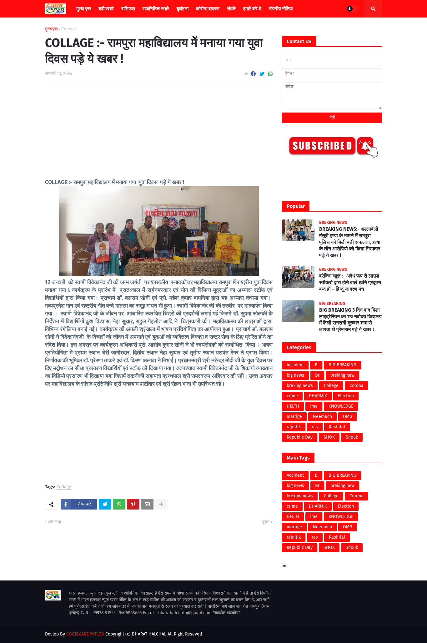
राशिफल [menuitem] (128, 9)
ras (315, 427)
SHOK (329, 437)
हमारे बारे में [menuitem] (252, 9)
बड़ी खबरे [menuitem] (106, 9)
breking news (300, 385)
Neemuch (322, 416)
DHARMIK (318, 396)
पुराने (265, 522)
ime (314, 406)
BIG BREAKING (342, 365)
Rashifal (337, 427)
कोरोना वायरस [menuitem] (207, 9)
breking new (342, 375)
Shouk (352, 437)
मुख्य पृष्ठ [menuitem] (83, 9)
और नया (54, 522)
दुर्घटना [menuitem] (182, 9)
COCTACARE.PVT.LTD (85, 634)
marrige (294, 416)
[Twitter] (261, 74)
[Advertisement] (159, 134)
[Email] (147, 504)
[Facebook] (253, 74)
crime (292, 396)
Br (317, 375)
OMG (347, 416)
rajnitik (294, 427)
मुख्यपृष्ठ (51, 29)
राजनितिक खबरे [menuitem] (156, 9)
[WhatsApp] (270, 74)
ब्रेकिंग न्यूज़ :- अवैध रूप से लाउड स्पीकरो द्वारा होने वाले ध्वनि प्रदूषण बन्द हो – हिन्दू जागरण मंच (350, 282)
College (68, 29)
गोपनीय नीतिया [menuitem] (281, 9)
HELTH (293, 406)
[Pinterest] (133, 504)
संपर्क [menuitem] (231, 9)
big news (295, 375)
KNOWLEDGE (341, 406)
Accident (295, 365)
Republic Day (300, 437)
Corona (356, 385)
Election (346, 396)
